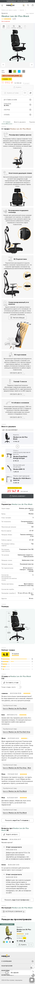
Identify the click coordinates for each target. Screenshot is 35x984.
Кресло (15, 708)
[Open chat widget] (31, 980)
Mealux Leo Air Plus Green (24, 930)
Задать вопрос (12, 834)
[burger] (2, 5)
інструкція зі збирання (13, 911)
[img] (8, 933)
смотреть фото (16, 373)
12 (13, 19)
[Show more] (31, 945)
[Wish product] (25, 93)
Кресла (22, 10)
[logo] (10, 4)
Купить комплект (18, 496)
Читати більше (18, 318)
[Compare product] (30, 93)
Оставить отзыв (12, 682)
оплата (7, 114)
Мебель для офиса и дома (9, 10)
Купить (24, 945)
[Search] (28, 5)
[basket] (33, 5)
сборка (7, 109)
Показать (16, 820)
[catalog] (24, 5)
